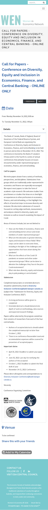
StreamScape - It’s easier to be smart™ (24, 506)
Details (6, 129)
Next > (42, 101)
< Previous (30, 101)
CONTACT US (14, 468)
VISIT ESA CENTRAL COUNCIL (22, 474)
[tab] (24, 129)
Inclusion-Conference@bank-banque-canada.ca (23, 289)
